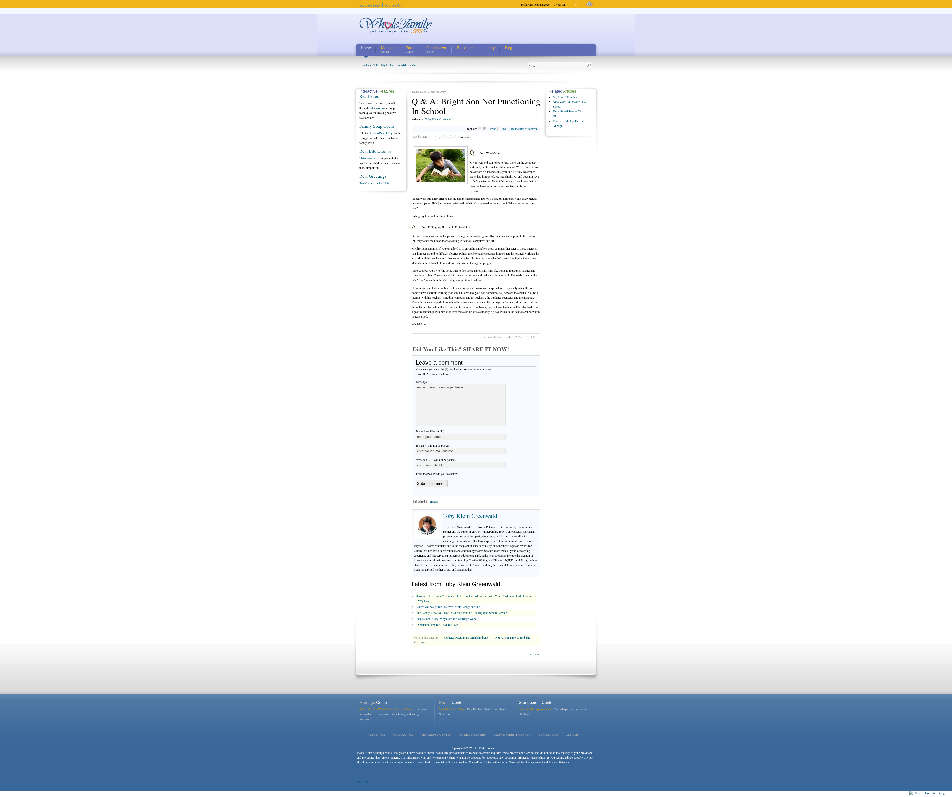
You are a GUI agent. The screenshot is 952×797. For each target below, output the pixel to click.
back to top (534, 654)
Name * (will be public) (430, 431)
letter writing (376, 108)
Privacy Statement (559, 762)
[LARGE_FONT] (580, 4)
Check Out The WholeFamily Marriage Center (386, 709)
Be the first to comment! (525, 129)
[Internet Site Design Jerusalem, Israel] (927, 793)
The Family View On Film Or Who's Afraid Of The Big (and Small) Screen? (461, 613)
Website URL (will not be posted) (436, 460)
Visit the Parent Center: (452, 709)
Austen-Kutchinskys (381, 133)
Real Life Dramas (375, 151)
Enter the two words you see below (437, 474)
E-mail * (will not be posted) (433, 445)
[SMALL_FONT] (572, 4)
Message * (422, 382)
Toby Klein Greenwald (438, 119)
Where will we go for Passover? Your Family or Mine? (448, 607)
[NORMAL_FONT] (576, 4)
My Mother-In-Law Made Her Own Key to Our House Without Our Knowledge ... (408, 65)
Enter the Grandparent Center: (536, 709)
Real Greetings (372, 176)
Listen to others (368, 158)
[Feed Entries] (589, 4)
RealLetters (369, 96)
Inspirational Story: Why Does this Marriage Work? (446, 619)
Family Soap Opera (376, 126)
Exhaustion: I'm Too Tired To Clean (437, 625)
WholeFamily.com (395, 753)
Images (434, 501)
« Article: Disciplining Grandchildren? (466, 637)
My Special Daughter (565, 97)
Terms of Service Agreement (526, 762)
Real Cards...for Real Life (374, 183)
